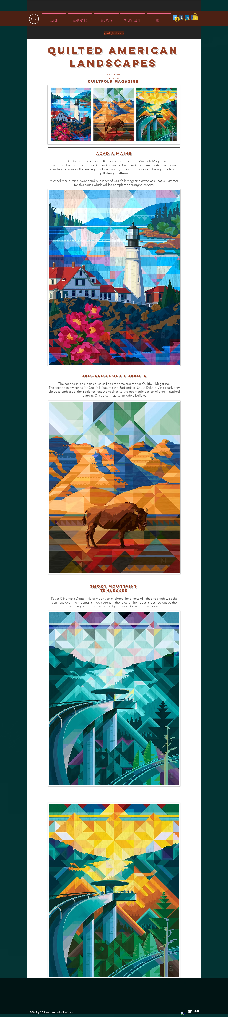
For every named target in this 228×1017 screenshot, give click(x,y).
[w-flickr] (196, 1011)
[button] (195, 16)
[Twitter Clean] (190, 1011)
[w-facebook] (183, 1014)
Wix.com (68, 1012)
